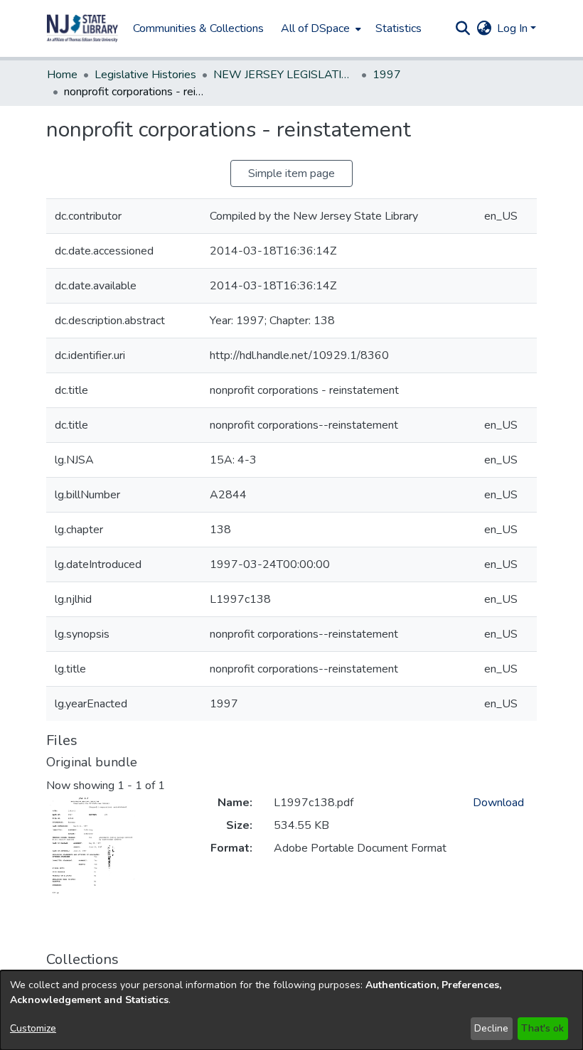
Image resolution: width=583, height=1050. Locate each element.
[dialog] (291, 1010)
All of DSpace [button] (315, 28)
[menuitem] (319, 28)
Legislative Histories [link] (145, 74)
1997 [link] (387, 74)
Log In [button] (513, 28)
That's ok (542, 1028)
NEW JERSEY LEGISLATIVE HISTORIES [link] (284, 74)
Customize (33, 1028)
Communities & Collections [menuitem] (198, 28)
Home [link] (62, 74)
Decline (491, 1028)
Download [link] (498, 802)
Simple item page (291, 173)
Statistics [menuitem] (398, 28)
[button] (82, 28)
